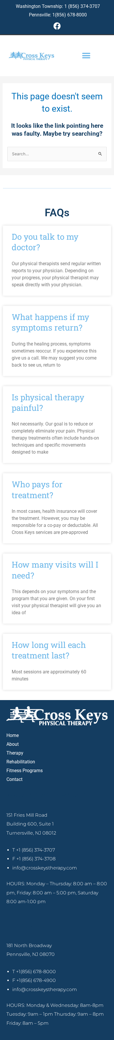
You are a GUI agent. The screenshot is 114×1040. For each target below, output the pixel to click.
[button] (86, 55)
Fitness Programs (24, 770)
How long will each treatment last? (49, 650)
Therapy (14, 753)
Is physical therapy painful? (48, 402)
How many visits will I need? (55, 570)
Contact (14, 779)
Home (12, 735)
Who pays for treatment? (37, 489)
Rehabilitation (20, 762)
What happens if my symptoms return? (50, 322)
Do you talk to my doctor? (45, 242)
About (12, 744)
